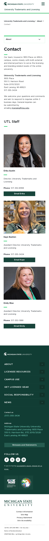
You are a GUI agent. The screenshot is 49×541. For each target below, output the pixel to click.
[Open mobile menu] (43, 4)
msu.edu (25, 527)
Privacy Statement (24, 518)
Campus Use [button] (12, 379)
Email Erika (19, 194)
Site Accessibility (24, 520)
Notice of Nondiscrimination (13, 531)
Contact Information (24, 512)
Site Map (24, 515)
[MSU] (24, 356)
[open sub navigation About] (39, 39)
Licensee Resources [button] (17, 372)
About (8, 39)
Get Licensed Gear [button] (16, 387)
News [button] (8, 402)
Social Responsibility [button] (19, 395)
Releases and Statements (24, 445)
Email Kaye (19, 260)
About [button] (8, 364)
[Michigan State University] (19, 4)
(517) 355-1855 (14, 527)
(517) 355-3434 (12, 416)
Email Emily (19, 326)
